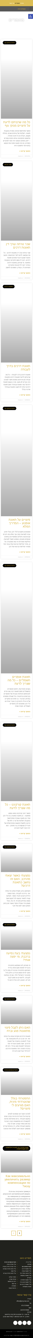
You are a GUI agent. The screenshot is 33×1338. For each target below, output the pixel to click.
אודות (22, 3)
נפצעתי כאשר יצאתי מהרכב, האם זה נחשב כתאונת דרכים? (17, 880)
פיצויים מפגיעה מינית (10, 1262)
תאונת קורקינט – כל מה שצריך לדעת (17, 806)
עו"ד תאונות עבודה (26, 1271)
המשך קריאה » (24, 151)
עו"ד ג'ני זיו (28, 1262)
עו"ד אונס (13, 1271)
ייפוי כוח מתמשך (12, 1281)
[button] (30, 8)
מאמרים (17, 3)
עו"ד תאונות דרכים (26, 1268)
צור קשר (11, 3)
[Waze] (24, 1323)
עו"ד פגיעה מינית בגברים (9, 1273)
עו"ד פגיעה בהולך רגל (25, 1273)
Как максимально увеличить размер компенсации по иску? (17, 1181)
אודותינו (29, 1264)
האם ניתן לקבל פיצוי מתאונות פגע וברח (17, 1029)
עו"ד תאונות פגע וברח (25, 1282)
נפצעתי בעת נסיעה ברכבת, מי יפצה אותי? (18, 957)
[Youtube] (20, 1323)
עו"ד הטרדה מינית (11, 1264)
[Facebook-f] (29, 1323)
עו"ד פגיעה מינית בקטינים (9, 1268)
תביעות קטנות (12, 1288)
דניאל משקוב (20, 1331)
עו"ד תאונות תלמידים (26, 1280)
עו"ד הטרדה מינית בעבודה (9, 1266)
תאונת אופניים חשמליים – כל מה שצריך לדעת (19, 680)
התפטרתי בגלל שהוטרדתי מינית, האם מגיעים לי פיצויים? (19, 1103)
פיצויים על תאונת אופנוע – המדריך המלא (19, 523)
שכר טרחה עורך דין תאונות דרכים (18, 245)
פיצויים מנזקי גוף (26, 1266)
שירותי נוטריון (12, 1279)
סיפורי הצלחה (12, 1277)
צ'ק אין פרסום (9, 1331)
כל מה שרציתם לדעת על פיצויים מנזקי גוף (16, 123)
